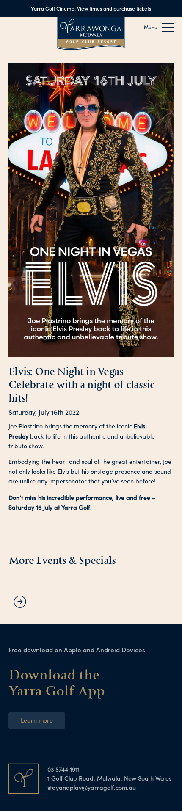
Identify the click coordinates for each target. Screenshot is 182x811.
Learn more (37, 720)
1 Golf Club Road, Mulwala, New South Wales (109, 778)
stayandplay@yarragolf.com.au (91, 787)
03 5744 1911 (63, 769)
